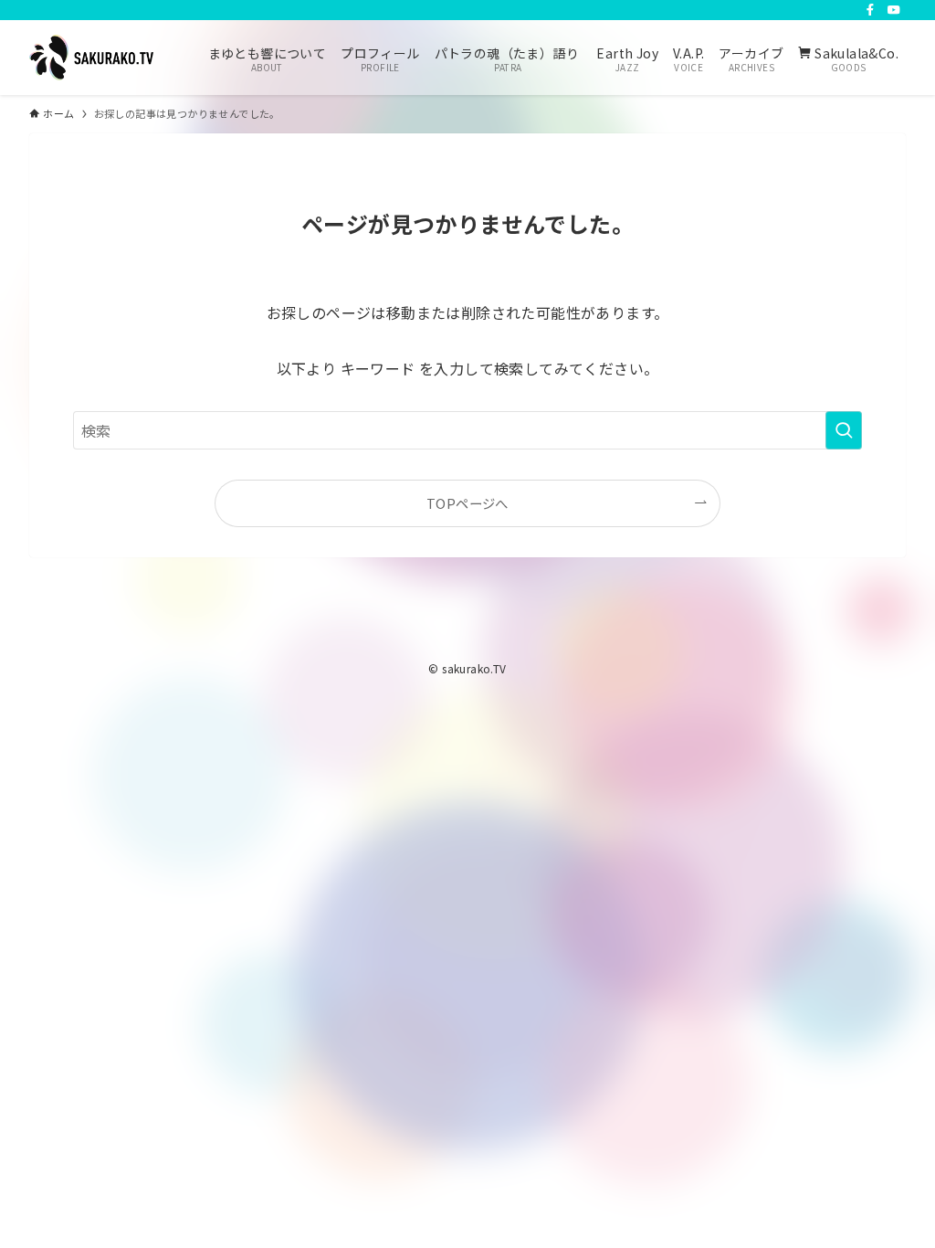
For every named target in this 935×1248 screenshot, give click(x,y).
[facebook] (870, 10)
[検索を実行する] (843, 430)
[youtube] (894, 10)
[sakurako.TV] (91, 57)
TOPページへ (467, 503)
